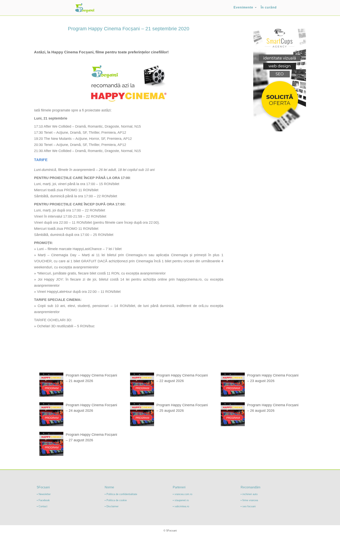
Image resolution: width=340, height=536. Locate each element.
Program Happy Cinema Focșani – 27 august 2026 (91, 437)
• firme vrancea (249, 500)
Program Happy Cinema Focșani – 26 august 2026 (272, 408)
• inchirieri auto (249, 494)
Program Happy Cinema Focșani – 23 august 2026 (272, 378)
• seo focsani (248, 506)
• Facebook (43, 500)
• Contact (42, 506)
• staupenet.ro (181, 500)
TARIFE (41, 160)
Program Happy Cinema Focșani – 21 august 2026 (91, 378)
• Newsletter (44, 494)
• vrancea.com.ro (182, 494)
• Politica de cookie (116, 500)
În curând (269, 7)
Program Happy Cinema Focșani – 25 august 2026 (182, 408)
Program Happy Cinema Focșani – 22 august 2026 (182, 378)
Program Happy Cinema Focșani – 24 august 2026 (91, 408)
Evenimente (243, 7)
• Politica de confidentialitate (121, 494)
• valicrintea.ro (181, 506)
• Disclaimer (111, 506)
